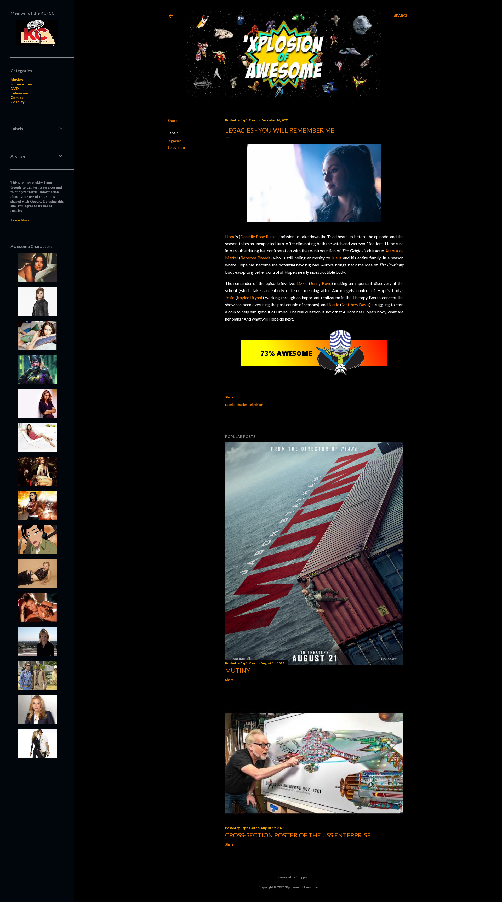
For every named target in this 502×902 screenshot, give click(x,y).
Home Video (21, 84)
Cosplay (17, 102)
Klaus (336, 257)
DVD (14, 88)
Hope (230, 236)
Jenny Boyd (321, 283)
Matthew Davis (355, 304)
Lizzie (302, 283)
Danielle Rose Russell (259, 236)
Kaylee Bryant (250, 297)
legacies (175, 141)
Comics (16, 97)
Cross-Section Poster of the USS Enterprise (298, 835)
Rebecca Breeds (256, 257)
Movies (16, 79)
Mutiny (237, 670)
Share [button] (173, 120)
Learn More (19, 220)
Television (19, 93)
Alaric (333, 304)
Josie (229, 297)
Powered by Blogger (292, 877)
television (176, 147)
